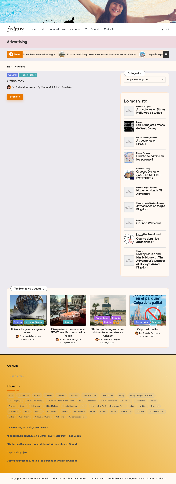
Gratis (22, 406)
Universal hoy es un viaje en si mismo (28, 331)
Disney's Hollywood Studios (141, 395)
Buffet (37, 395)
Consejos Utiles (90, 395)
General (12, 75)
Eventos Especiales (87, 401)
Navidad (142, 406)
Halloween (35, 406)
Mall (83, 406)
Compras (74, 395)
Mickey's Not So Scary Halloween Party (108, 406)
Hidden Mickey (28, 75)
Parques (18, 322)
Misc (132, 406)
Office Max (15, 81)
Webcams (60, 417)
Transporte (126, 411)
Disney (121, 395)
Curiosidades (102, 318)
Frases (153, 401)
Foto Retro (140, 401)
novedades (14, 411)
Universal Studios (34, 322)
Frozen (12, 406)
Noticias (155, 406)
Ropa (92, 411)
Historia (116, 318)
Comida (68, 322)
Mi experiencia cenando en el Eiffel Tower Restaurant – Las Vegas (68, 332)
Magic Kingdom (70, 406)
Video (11, 417)
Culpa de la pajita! (127, 54)
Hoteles (108, 322)
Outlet (26, 411)
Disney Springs (15, 401)
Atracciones (23, 395)
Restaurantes (79, 411)
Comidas (61, 395)
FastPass (126, 401)
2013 (11, 395)
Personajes (51, 411)
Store (113, 411)
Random (65, 411)
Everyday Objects (109, 401)
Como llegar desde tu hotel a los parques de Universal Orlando (42, 460)
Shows (103, 411)
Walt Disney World (42, 417)
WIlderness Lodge (77, 417)
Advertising (67, 87)
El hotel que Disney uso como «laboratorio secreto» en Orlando (71, 54)
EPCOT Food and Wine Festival (61, 401)
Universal (140, 411)
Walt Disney (24, 417)
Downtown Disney (34, 401)
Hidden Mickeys (51, 406)
